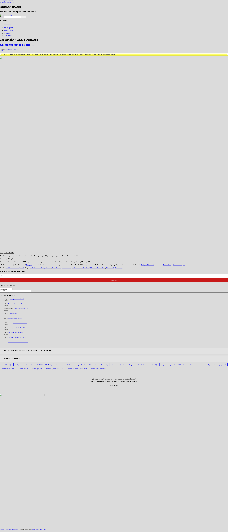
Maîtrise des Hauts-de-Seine (97, 268)
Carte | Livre (7, 32)
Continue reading (179, 265)
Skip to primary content (6, 1)
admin (16, 49)
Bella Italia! (6, 365)
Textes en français (9, 29)
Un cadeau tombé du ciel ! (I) (17, 44)
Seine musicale (110, 268)
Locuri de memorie (203, 365)
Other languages (8, 30)
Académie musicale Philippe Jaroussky (40, 268)
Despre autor (7, 24)
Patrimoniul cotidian (8, 368)
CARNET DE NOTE (44, 365)
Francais (22, 268)
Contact (9, 25)
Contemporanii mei (63, 365)
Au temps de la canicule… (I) (15, 303)
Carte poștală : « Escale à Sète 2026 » (17, 327)
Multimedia (7, 33)
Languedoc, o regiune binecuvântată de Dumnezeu (176, 365)
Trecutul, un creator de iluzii (77, 368)
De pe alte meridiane (136, 365)
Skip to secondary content (7, 2)
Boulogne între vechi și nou (24, 365)
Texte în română (8, 27)
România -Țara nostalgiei (54, 368)
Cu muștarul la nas (101, 365)
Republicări (23, 368)
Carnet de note (8, 35)
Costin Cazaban (56, 268)
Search (2, 17)
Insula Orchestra (66, 268)
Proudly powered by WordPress (9, 529)
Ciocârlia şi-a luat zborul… (15, 313)
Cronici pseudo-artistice (12, 268)
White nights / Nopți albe (39, 529)
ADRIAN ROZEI (10, 6)
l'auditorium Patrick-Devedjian (80, 268)
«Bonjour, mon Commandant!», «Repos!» (18, 342)
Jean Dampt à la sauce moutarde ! (16, 332)
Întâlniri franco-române (98, 368)
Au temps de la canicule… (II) (17, 299)
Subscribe (114, 280)
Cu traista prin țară (118, 365)
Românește (37, 368)
